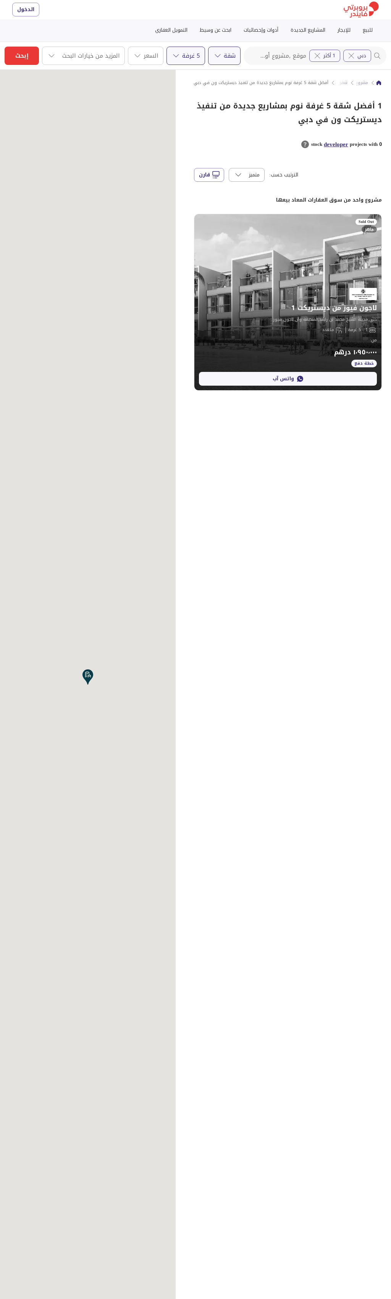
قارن (204, 174)
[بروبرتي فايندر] (379, 83)
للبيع (368, 30)
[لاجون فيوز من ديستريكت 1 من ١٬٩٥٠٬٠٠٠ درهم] (287, 302)
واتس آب (283, 378)
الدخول (25, 9)
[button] (87, 677)
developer (336, 144)
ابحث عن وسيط (215, 30)
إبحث (22, 55)
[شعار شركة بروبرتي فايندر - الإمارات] (361, 9)
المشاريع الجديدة (308, 30)
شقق (342, 83)
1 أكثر (329, 55)
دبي (361, 55)
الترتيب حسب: (283, 174)
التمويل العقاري (171, 30)
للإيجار (344, 30)
